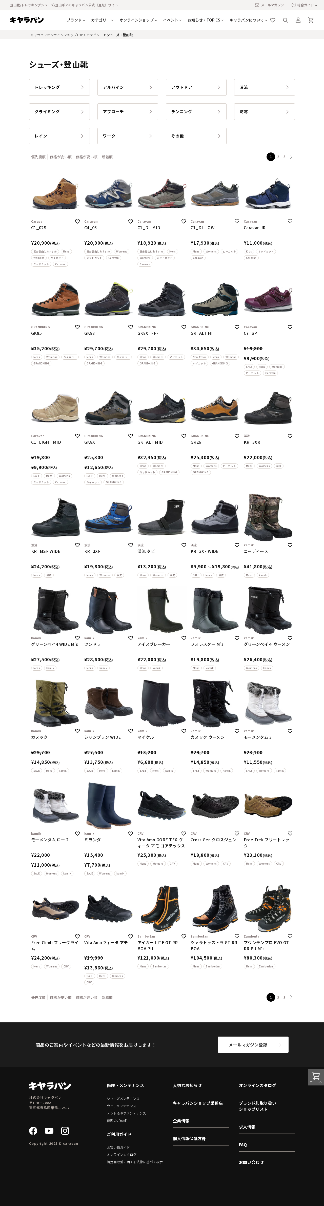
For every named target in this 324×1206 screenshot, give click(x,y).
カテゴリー (95, 34)
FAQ (243, 1144)
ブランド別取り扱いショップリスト (257, 1106)
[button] (291, 156)
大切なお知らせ (187, 1085)
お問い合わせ (251, 1162)
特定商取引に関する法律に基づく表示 (135, 1161)
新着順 (107, 156)
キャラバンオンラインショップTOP (56, 34)
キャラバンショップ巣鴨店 (198, 1103)
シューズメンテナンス (123, 1098)
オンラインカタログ (121, 1154)
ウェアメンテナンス (121, 1105)
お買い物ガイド (118, 1147)
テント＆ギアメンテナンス (126, 1113)
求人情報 (247, 1127)
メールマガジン (272, 5)
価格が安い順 (61, 156)
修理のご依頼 (117, 1120)
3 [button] (285, 156)
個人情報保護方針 (189, 1138)
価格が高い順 (87, 156)
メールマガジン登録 (248, 1045)
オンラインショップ (136, 20)
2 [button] (278, 156)
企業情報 (181, 1121)
